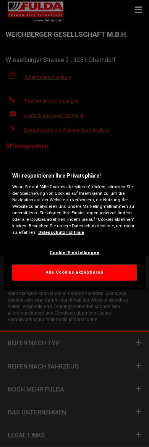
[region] (75, 223)
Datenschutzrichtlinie (61, 232)
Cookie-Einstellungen (74, 252)
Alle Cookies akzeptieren (75, 272)
